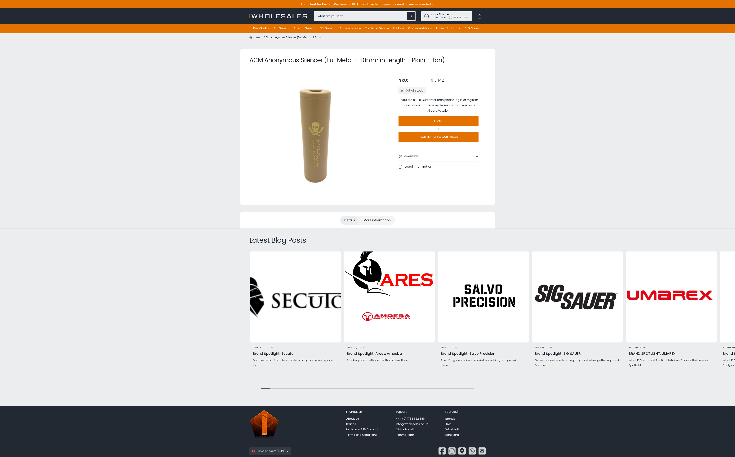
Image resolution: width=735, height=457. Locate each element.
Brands (351, 424)
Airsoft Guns (303, 28)
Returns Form (405, 435)
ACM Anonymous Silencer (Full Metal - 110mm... (293, 37)
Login (438, 121)
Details (349, 220)
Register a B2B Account (362, 429)
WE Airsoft (452, 429)
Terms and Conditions (361, 435)
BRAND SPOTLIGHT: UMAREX (652, 353)
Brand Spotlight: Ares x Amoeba (374, 353)
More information (377, 220)
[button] (261, 28)
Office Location (406, 429)
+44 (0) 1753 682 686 (410, 419)
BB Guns (326, 28)
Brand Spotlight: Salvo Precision (468, 353)
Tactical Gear (375, 28)
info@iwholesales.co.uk (412, 424)
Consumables (418, 28)
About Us (352, 419)
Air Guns (280, 28)
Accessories (349, 28)
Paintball (260, 28)
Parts (397, 28)
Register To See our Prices (438, 137)
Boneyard (452, 435)
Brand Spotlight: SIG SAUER (558, 353)
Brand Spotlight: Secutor (274, 353)
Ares (448, 424)
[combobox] (365, 16)
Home (257, 37)
